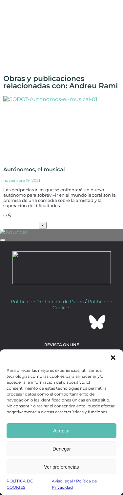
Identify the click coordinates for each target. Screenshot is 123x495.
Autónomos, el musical (34, 169)
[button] (113, 357)
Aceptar (61, 430)
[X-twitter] (44, 322)
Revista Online (61, 344)
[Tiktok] (79, 322)
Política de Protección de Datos (47, 302)
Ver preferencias (61, 467)
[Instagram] (61, 322)
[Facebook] (26, 322)
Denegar (61, 449)
